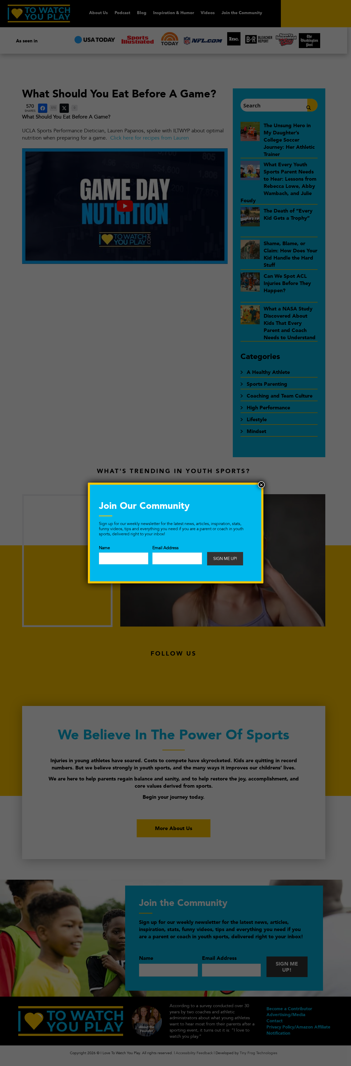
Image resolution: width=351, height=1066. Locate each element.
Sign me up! (225, 558)
